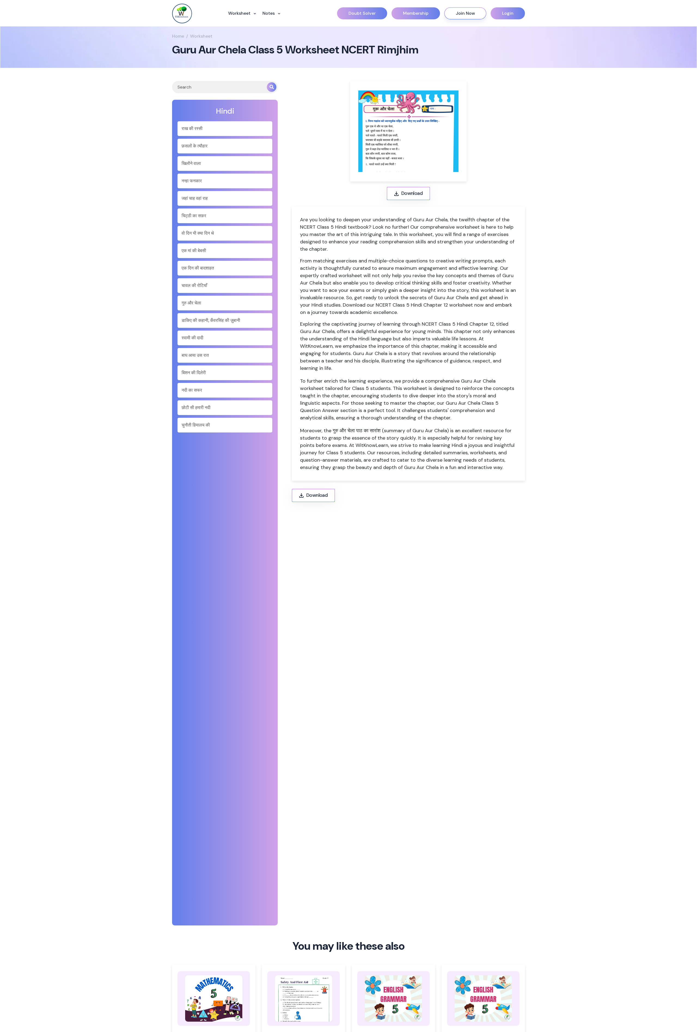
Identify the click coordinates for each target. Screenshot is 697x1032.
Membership (416, 13)
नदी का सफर (192, 390)
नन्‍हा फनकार (192, 181)
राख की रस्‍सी (192, 128)
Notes (269, 13)
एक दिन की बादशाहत (198, 268)
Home (178, 36)
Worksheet (240, 13)
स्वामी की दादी (192, 338)
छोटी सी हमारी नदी (196, 407)
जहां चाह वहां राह (195, 198)
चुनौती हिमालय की (196, 425)
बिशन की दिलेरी (194, 373)
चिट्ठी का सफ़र (194, 216)
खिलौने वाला (191, 163)
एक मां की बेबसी (194, 250)
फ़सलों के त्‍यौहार (194, 146)
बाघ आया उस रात (195, 355)
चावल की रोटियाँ (194, 285)
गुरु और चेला (191, 303)
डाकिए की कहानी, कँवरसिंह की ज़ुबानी (211, 320)
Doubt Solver (362, 13)
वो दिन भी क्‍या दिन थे (198, 233)
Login (507, 13)
